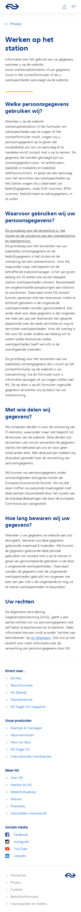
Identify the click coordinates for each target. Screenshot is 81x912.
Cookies (16, 890)
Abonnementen (22, 735)
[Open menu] (73, 6)
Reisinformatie (22, 685)
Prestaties (18, 806)
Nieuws (16, 799)
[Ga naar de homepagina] (70, 875)
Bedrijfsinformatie (24, 897)
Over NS (17, 778)
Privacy (15, 24)
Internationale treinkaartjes (31, 756)
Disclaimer (18, 875)
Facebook (21, 835)
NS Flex (16, 678)
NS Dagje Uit (20, 749)
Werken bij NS (21, 785)
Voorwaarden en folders (29, 904)
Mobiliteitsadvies (23, 792)
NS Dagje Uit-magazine (28, 707)
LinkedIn (20, 856)
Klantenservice (21, 700)
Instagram (21, 842)
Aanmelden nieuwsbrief (29, 813)
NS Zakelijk (19, 692)
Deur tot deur (21, 742)
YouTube (20, 849)
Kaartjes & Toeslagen (26, 728)
